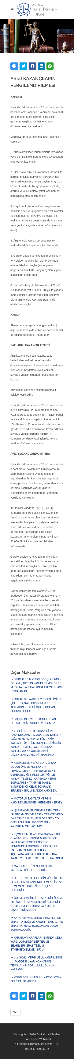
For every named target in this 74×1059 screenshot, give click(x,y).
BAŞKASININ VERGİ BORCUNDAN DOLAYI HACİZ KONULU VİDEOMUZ (33, 721)
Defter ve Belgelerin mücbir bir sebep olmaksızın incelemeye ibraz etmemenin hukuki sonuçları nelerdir (36, 884)
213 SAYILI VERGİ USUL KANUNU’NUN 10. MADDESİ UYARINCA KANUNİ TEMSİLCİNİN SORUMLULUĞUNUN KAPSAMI (36, 963)
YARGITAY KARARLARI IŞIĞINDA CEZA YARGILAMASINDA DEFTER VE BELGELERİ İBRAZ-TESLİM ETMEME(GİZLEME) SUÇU (36, 943)
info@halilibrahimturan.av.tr (35, 1044)
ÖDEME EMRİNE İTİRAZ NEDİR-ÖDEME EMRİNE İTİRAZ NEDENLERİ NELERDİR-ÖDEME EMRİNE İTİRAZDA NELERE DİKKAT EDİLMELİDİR (36, 904)
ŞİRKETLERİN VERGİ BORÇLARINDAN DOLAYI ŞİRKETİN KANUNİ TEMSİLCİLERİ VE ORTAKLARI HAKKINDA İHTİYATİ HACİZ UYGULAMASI (36, 685)
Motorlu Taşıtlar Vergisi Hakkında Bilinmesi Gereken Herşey (36, 800)
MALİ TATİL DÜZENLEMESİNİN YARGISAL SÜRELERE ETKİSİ (31, 868)
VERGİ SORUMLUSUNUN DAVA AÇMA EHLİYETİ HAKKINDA (35, 979)
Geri (15, 1012)
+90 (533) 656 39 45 (37, 1048)
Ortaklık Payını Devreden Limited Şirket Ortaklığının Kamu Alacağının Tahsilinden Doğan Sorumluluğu (36, 705)
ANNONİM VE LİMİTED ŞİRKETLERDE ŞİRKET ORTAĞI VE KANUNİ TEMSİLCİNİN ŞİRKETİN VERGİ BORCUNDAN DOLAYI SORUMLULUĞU (36, 923)
